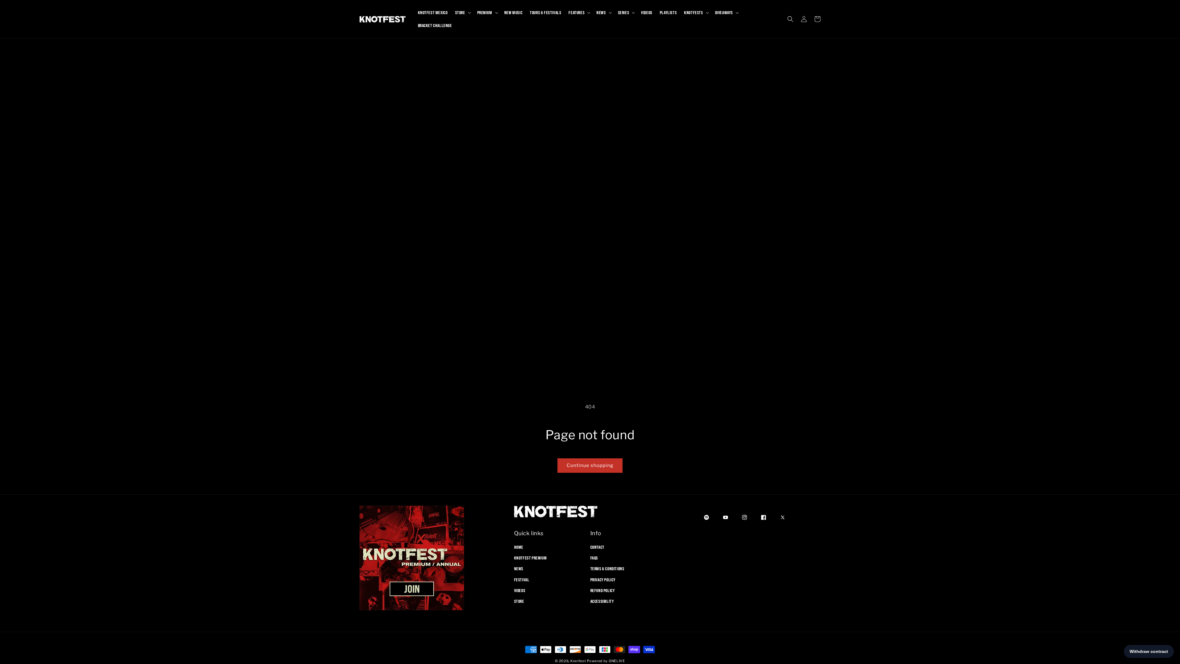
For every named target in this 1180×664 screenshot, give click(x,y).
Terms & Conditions (607, 568)
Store (519, 601)
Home (518, 547)
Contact (597, 547)
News (518, 568)
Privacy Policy (603, 579)
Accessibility (602, 601)
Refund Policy (602, 590)
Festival (521, 579)
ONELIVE (617, 661)
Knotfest (578, 661)
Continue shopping (590, 465)
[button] (462, 12)
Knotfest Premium (530, 557)
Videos (519, 590)
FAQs (594, 557)
